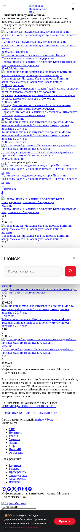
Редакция (15, 465)
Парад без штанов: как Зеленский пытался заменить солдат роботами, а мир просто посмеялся (39, 291)
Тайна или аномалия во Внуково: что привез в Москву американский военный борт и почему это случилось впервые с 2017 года (36, 322)
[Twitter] (14, 490)
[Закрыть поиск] (74, 259)
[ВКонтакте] (9, 490)
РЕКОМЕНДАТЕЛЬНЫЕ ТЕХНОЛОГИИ (28, 406)
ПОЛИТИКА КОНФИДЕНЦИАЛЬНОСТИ (29, 412)
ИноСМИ (15, 449)
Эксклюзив (16, 452)
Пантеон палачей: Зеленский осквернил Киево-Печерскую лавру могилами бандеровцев (38, 210)
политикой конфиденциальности (22, 527)
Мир (12, 445)
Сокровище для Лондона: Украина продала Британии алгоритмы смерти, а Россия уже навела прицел (35, 237)
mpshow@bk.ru (43, 419)
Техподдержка (18, 475)
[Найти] (70, 271)
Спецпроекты (17, 478)
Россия (13, 435)
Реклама (14, 468)
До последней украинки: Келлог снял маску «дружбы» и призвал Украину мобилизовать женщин (37, 351)
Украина (14, 439)
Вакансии (15, 482)
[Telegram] (30, 490)
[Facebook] (19, 490)
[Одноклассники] (4, 490)
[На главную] (40, 7)
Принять (64, 521)
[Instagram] (25, 490)
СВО (12, 429)
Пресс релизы (17, 471)
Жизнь (13, 442)
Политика (15, 432)
